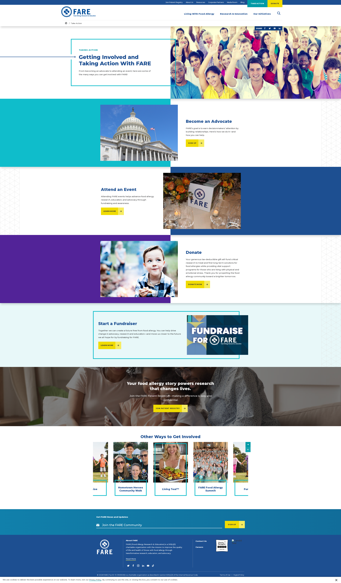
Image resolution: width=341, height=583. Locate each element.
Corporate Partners (216, 2)
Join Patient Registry (174, 2)
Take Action (257, 4)
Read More (131, 559)
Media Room (232, 2)
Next (248, 444)
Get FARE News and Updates (112, 517)
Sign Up (192, 143)
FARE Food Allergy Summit (210, 489)
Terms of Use (225, 575)
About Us (189, 2)
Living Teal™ (170, 489)
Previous (248, 449)
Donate (275, 4)
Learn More (109, 211)
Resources (200, 2)
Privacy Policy (95, 580)
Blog (242, 2)
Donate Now (195, 284)
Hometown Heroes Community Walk (130, 489)
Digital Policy (239, 575)
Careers (199, 547)
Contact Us (201, 541)
